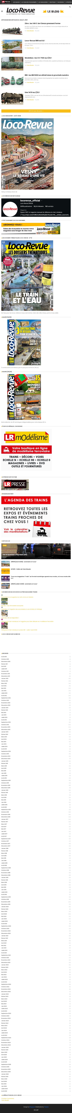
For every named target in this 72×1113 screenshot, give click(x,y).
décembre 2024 (36, 1045)
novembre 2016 (36, 814)
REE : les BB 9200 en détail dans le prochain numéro (47, 75)
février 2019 (36, 880)
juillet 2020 (36, 921)
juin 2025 (36, 1057)
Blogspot (32, 1107)
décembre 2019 (36, 904)
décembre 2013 (36, 729)
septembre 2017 (36, 839)
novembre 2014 (36, 756)
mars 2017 (36, 824)
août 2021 (36, 953)
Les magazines (43, 2)
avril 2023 (36, 1001)
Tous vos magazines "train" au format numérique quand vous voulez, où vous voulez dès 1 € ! (41, 577)
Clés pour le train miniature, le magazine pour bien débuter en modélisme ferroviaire (27, 621)
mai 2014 (36, 741)
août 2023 (36, 1011)
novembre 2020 (36, 931)
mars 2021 (36, 940)
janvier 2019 (36, 877)
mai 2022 (36, 974)
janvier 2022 (36, 965)
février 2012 (36, 681)
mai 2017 (36, 829)
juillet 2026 (36, 1089)
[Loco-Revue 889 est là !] (12, 46)
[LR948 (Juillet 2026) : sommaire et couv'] (5, 586)
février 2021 (36, 938)
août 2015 (36, 778)
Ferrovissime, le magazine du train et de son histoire (17, 597)
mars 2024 (36, 1025)
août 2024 (36, 1035)
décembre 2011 (36, 676)
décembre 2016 (36, 817)
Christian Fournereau (7, 1098)
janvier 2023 (36, 994)
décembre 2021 (36, 962)
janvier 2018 (36, 848)
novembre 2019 (36, 902)
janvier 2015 (36, 761)
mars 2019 (36, 882)
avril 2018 (36, 856)
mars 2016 (36, 795)
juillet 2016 (36, 805)
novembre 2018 (36, 873)
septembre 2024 (36, 1038)
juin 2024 (36, 1030)
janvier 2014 (36, 732)
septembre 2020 (36, 926)
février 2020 (36, 909)
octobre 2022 (36, 987)
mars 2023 (36, 999)
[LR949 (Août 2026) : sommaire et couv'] (5, 564)
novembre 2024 (36, 1042)
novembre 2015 (36, 785)
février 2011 (36, 664)
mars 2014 (36, 737)
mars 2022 (36, 970)
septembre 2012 (36, 698)
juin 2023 (36, 1006)
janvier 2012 (36, 678)
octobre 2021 (36, 957)
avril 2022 (36, 972)
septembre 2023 (36, 1013)
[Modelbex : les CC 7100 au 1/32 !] (12, 63)
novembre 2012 (36, 703)
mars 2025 (36, 1052)
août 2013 (36, 720)
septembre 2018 (36, 868)
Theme (46, 1107)
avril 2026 (36, 1081)
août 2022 (36, 982)
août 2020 (36, 923)
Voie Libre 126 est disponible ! (10, 618)
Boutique (53, 2)
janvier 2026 (36, 1074)
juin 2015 (36, 773)
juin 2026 (36, 1086)
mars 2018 (36, 853)
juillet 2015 (36, 775)
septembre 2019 (36, 897)
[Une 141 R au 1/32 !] (12, 98)
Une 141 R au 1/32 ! (32, 92)
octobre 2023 (36, 1016)
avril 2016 (36, 797)
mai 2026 (36, 1084)
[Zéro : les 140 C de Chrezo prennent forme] (12, 29)
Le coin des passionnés (29, 2)
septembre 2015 (36, 780)
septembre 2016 (36, 809)
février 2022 (36, 967)
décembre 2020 (36, 933)
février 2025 (36, 1050)
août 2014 (36, 749)
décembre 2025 (36, 1072)
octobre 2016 (36, 812)
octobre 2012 (36, 700)
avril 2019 (36, 885)
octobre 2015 (36, 783)
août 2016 (36, 807)
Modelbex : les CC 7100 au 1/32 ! (38, 58)
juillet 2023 (36, 1008)
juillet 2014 (36, 746)
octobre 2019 (36, 899)
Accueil (36, 1110)
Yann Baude (5, 1100)
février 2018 (36, 851)
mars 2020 (36, 911)
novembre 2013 (36, 727)
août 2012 (36, 695)
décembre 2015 (36, 788)
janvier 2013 (36, 708)
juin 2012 (36, 690)
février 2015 (36, 763)
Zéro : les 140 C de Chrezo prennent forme (42, 23)
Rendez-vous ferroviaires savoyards (12, 605)
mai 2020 (36, 916)
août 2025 (36, 1062)
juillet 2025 (36, 1059)
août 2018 (36, 865)
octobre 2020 (36, 928)
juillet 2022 (36, 979)
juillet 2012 (36, 693)
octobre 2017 (36, 841)
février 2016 (36, 792)
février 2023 (36, 996)
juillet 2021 (36, 950)
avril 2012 (36, 686)
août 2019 (36, 894)
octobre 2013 (36, 724)
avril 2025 (36, 1054)
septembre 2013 (36, 722)
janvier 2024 (36, 1021)
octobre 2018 (36, 870)
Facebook (61, 2)
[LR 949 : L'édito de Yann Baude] (5, 571)
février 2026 (36, 1076)
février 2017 (36, 822)
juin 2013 (36, 715)
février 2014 (36, 734)
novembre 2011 (36, 673)
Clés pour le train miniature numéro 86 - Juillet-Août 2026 (19, 630)
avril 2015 (36, 768)
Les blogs (16, 2)
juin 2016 (36, 802)
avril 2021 (36, 943)
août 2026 (36, 1091)
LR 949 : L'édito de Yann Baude (21, 569)
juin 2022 (36, 977)
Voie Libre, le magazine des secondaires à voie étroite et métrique (21, 609)
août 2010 (36, 657)
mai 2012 (36, 688)
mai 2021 (36, 945)
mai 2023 (36, 1004)
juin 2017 (36, 831)
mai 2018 (36, 858)
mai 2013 (36, 712)
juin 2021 (36, 948)
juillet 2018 (36, 863)
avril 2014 (36, 739)
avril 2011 (36, 666)
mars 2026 (36, 1079)
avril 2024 (36, 1028)
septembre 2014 (36, 751)
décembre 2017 (36, 846)
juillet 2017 (36, 834)
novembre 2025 (36, 1069)
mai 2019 (36, 887)
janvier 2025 (36, 1047)
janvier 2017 (36, 819)
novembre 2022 (36, 989)
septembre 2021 (36, 955)
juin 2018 (36, 860)
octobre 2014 (36, 754)
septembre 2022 (36, 984)
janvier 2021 (36, 936)
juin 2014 (36, 744)
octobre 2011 (36, 671)
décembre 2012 (36, 705)
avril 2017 (36, 826)
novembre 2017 (36, 843)
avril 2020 (36, 914)
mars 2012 (36, 683)
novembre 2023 (36, 1018)
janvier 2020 (36, 906)
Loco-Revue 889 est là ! (35, 41)
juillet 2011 (36, 669)
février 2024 (36, 1023)
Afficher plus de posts (35, 111)
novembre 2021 (36, 960)
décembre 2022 (36, 991)
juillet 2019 (36, 892)
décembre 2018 (36, 875)
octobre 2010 (36, 659)
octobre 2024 (36, 1040)
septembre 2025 (36, 1064)
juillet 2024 (36, 1033)
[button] (2, 11)
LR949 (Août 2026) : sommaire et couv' (24, 562)
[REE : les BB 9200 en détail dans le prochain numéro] (12, 81)
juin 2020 (36, 919)
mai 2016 (36, 800)
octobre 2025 (36, 1067)
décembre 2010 (36, 661)
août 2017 (36, 836)
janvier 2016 (36, 790)
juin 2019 (36, 889)
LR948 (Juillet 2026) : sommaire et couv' (24, 584)
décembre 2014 (36, 758)
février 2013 (36, 710)
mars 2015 (36, 766)
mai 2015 (36, 771)
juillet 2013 (36, 717)
